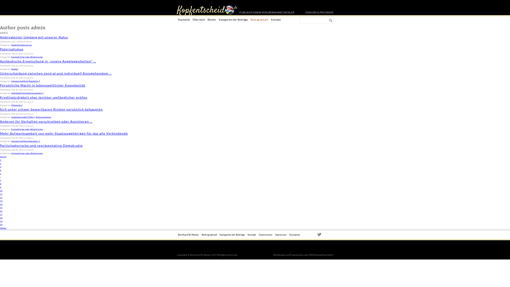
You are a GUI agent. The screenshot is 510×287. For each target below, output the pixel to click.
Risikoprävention (43, 117)
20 (1, 224)
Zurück (3, 156)
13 (1, 201)
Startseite (184, 19)
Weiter (3, 228)
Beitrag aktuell (259, 19)
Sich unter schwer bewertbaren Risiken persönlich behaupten (51, 109)
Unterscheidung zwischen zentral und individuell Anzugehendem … (56, 73)
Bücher (212, 19)
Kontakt (276, 19)
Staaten (14, 69)
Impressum (280, 234)
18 (1, 218)
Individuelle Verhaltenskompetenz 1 (27, 93)
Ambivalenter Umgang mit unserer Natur (34, 37)
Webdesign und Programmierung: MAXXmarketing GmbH (303, 254)
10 (1, 190)
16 (1, 211)
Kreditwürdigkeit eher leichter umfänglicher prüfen (43, 97)
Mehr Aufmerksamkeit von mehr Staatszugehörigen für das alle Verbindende (64, 133)
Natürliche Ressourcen (21, 45)
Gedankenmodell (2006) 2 (23, 117)
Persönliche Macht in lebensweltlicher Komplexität (42, 85)
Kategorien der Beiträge (233, 19)
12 (1, 197)
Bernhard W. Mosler (188, 234)
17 (1, 214)
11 (1, 194)
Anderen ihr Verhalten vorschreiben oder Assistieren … (46, 121)
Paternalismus (11, 49)
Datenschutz (265, 234)
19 (1, 221)
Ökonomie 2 (16, 105)
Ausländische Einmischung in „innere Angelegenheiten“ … (48, 61)
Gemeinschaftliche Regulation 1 (25, 81)
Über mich (199, 19)
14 (1, 204)
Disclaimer (294, 234)
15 (1, 207)
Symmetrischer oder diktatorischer (27, 57)
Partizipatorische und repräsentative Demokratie (41, 145)
